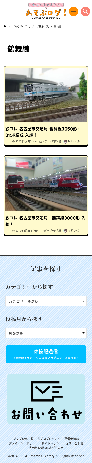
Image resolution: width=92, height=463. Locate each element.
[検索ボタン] (85, 11)
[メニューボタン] (73, 11)
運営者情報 (71, 438)
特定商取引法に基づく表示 (46, 447)
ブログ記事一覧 (23, 438)
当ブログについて (49, 438)
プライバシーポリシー (23, 443)
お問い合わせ (74, 443)
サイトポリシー (52, 443)
